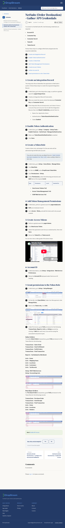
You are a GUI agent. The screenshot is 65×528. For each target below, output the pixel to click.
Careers (34, 511)
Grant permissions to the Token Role (39, 73)
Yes (45, 441)
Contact (34, 508)
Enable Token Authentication (37, 58)
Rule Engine (5, 511)
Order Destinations (13, 8)
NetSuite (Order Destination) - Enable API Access (12, 29)
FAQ (4, 513)
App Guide (5, 508)
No (51, 441)
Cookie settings (58, 523)
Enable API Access (34, 432)
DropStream (4, 8)
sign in (31, 474)
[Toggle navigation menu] (61, 2)
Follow (60, 22)
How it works (20, 506)
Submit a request (7, 516)
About (33, 506)
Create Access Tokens (35, 67)
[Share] (57, 22)
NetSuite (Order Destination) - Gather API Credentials (12, 25)
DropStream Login (48, 523)
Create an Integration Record (37, 54)
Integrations (6, 506)
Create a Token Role (34, 61)
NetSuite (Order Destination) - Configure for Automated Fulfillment (12, 21)
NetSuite (20, 8)
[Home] (12, 2)
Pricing (19, 508)
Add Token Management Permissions (39, 64)
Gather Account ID (34, 70)
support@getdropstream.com (35, 523)
